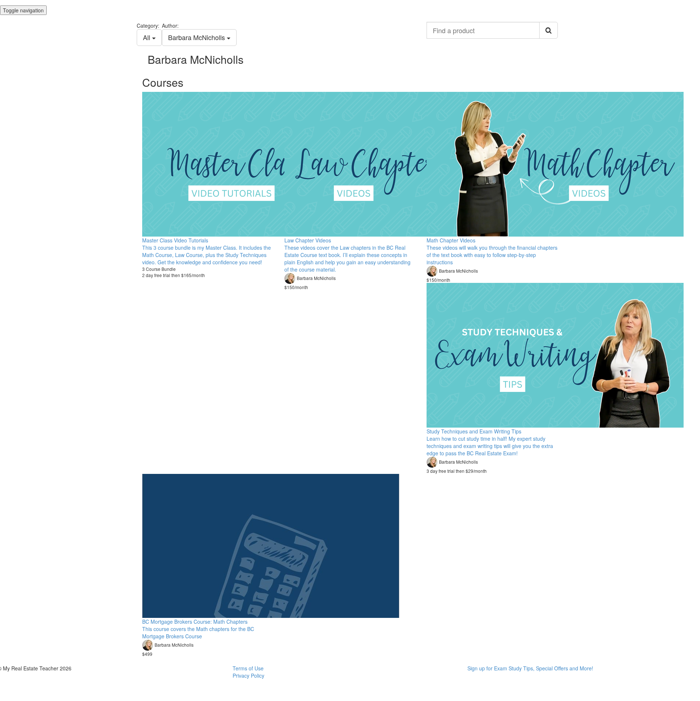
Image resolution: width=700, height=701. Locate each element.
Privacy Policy (248, 675)
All (147, 37)
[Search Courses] (548, 30)
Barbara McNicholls (197, 37)
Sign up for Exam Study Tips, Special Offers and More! (530, 668)
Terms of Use (248, 668)
